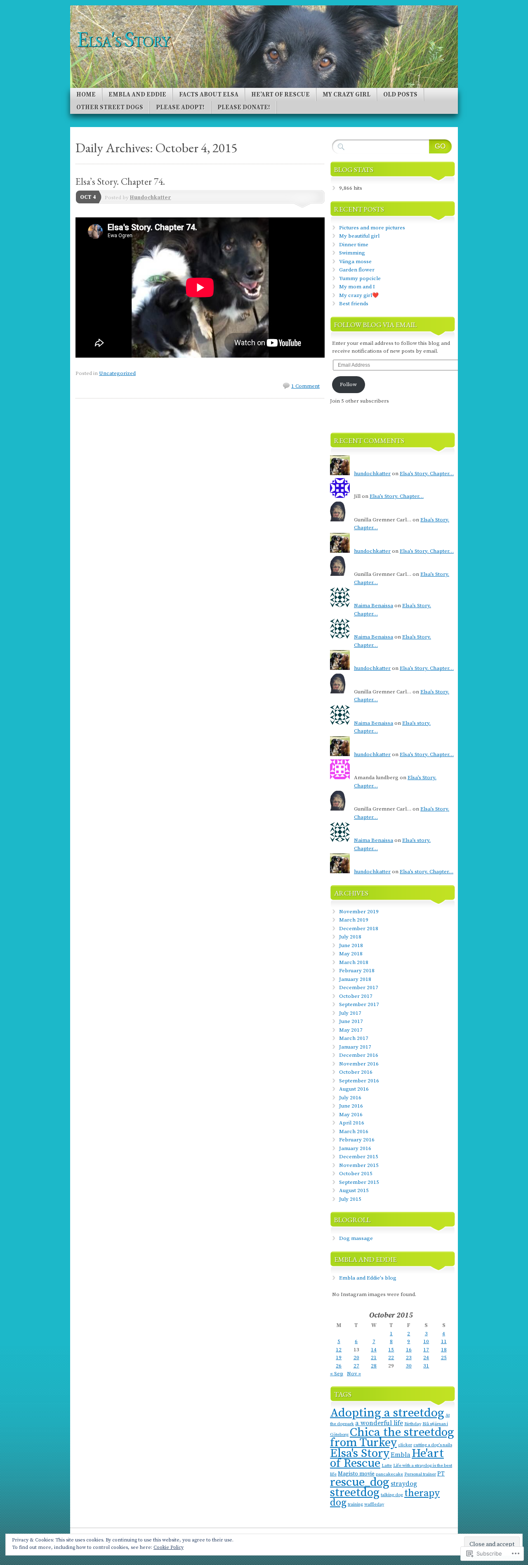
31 (426, 1365)
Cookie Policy (168, 1547)
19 (339, 1357)
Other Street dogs (109, 107)
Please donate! (243, 107)
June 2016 (351, 1106)
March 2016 (353, 1131)
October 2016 (355, 1072)
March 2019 (353, 920)
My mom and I (357, 286)
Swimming (352, 253)
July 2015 (350, 1199)
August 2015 (354, 1190)
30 (409, 1365)
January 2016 (355, 1148)
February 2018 (357, 970)
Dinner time (353, 244)
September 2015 (359, 1182)
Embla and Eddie (137, 95)
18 (444, 1349)
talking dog (392, 1495)
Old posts (400, 95)
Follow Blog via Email (375, 324)
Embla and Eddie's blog (367, 1278)
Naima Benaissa (373, 605)
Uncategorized (117, 373)
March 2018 (353, 962)
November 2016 (359, 1064)
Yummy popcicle (360, 278)
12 (339, 1349)
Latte (387, 1465)
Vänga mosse (355, 261)
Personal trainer (420, 1474)
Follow (348, 384)
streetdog (355, 1492)
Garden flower (357, 269)
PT (441, 1474)
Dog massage (356, 1238)
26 (339, 1365)
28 (374, 1365)
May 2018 (351, 953)
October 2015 (355, 1173)
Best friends (353, 303)
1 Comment (305, 386)
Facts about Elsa (208, 95)
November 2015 (359, 1165)
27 (356, 1365)
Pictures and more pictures (372, 227)
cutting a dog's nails (432, 1445)
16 (409, 1349)
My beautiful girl (359, 236)
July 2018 (350, 936)
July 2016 (350, 1097)
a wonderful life (379, 1423)
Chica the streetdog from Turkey (392, 1438)
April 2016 (351, 1123)
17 (426, 1349)
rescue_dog (359, 1482)
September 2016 (359, 1080)
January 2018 (355, 979)
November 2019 (359, 911)
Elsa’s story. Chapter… (426, 871)
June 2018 (351, 945)
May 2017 (351, 1030)
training (355, 1504)
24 (426, 1357)
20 (356, 1357)
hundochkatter (372, 473)
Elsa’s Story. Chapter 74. (120, 181)
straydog (404, 1484)
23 (409, 1357)
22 (391, 1357)
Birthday (412, 1424)
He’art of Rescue (280, 95)
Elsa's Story (359, 1453)
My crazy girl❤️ (359, 295)
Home (86, 95)
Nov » (354, 1373)
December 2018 (358, 928)
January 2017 (355, 1047)
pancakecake (389, 1474)
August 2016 (354, 1089)
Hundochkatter (150, 197)
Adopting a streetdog (387, 1413)
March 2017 (353, 1038)
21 (374, 1357)
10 (426, 1341)
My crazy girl (346, 95)
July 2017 (350, 1013)
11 (444, 1341)
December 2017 (358, 987)
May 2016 (351, 1114)
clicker (405, 1445)
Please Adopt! (180, 107)
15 (391, 1349)
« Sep (336, 1373)
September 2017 (359, 1004)
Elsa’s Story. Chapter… (427, 473)
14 (374, 1349)
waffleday (374, 1504)
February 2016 (357, 1139)
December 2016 (358, 1055)
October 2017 (355, 996)
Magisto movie (356, 1474)
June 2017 (351, 1021)
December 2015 (358, 1156)
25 (444, 1357)
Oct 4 (88, 197)
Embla (400, 1455)
